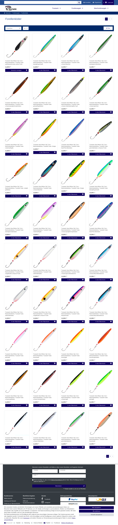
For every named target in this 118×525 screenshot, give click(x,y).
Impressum (26, 518)
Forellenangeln (76, 8)
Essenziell (9, 523)
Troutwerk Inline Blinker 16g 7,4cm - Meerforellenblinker (42, 62)
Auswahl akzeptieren (96, 514)
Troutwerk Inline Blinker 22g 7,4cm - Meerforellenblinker (14, 62)
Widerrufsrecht (8, 498)
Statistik (18, 523)
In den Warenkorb (44, 70)
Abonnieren (58, 486)
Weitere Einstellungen (67, 523)
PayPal (48, 523)
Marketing (27, 523)
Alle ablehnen (96, 511)
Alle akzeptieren (96, 507)
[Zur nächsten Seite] (111, 19)
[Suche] (79, 2)
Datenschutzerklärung (29, 498)
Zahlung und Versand (10, 501)
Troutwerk (55, 8)
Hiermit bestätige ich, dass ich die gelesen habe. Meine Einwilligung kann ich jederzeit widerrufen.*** (59, 480)
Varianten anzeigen (16, 70)
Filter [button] (108, 28)
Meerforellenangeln (100, 8)
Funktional (57, 523)
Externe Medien (38, 523)
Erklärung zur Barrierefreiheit (12, 503)
